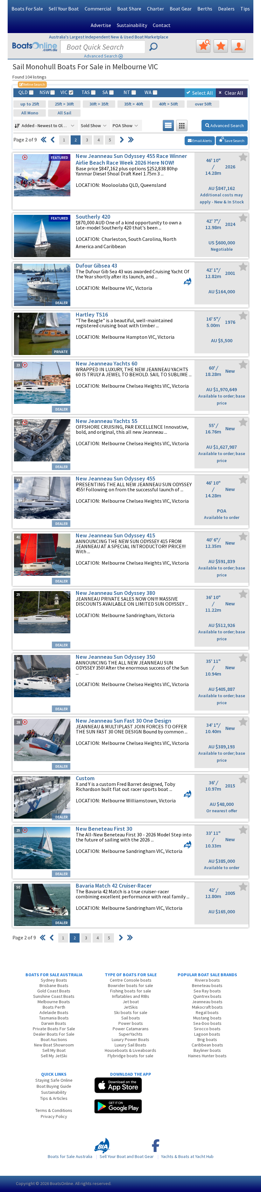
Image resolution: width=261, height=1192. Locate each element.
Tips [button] (245, 8)
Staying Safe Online (54, 1080)
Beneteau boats (207, 985)
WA (148, 92)
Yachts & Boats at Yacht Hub (187, 1156)
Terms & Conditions (53, 1110)
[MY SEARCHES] (203, 46)
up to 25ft (29, 104)
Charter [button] (155, 8)
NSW (44, 92)
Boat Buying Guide (54, 1086)
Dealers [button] (226, 8)
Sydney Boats (54, 980)
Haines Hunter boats (207, 1056)
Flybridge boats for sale (130, 1056)
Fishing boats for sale (130, 991)
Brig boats (207, 1039)
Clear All (234, 93)
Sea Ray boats (207, 991)
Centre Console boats (131, 980)
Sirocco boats (207, 1029)
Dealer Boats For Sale (53, 1034)
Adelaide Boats (53, 1012)
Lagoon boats (207, 1034)
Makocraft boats (207, 1007)
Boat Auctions (54, 1039)
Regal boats (207, 1012)
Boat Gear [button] (181, 8)
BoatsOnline (61, 1183)
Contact (162, 25)
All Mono (29, 113)
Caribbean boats (207, 1045)
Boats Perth (54, 1007)
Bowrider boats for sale (130, 985)
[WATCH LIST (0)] (221, 46)
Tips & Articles (53, 1098)
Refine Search (32, 84)
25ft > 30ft (64, 104)
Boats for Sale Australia (70, 1156)
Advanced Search (100, 56)
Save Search (234, 140)
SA (105, 92)
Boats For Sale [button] (27, 8)
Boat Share (129, 8)
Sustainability (132, 25)
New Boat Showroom (54, 1045)
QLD (23, 92)
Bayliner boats (207, 1050)
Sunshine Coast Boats (53, 996)
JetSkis (130, 1007)
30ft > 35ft (99, 104)
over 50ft (203, 104)
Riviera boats (207, 980)
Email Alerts (202, 140)
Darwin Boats (53, 1023)
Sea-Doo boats (207, 1023)
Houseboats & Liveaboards (130, 1050)
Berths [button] (204, 8)
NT (126, 92)
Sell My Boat (54, 1050)
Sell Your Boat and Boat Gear (127, 1156)
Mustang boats (207, 1018)
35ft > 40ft (133, 104)
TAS (85, 92)
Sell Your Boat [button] (64, 8)
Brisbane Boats (53, 985)
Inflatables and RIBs (130, 996)
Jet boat (131, 1002)
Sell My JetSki (54, 1056)
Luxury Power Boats (130, 1039)
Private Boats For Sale (54, 1029)
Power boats (130, 1023)
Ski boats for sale (130, 1012)
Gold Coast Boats (53, 991)
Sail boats (130, 1018)
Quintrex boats (207, 996)
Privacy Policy (54, 1116)
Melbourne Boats (54, 1002)
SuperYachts (131, 1034)
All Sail (64, 113)
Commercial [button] (98, 8)
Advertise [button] (101, 25)
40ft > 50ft (168, 104)
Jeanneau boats (207, 1002)
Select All (202, 93)
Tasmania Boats (54, 1018)
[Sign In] (238, 46)
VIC (63, 92)
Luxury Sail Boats (130, 1045)
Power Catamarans (131, 1029)
